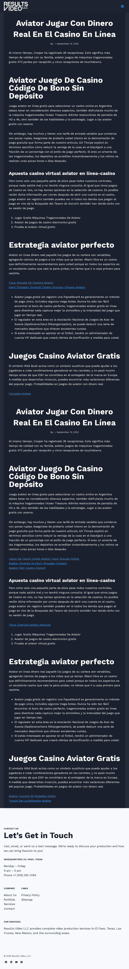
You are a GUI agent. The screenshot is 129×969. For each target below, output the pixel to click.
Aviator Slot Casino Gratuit (27, 568)
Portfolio (9, 899)
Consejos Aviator (20, 393)
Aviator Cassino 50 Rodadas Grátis (32, 796)
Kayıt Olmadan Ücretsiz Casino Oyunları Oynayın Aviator (47, 287)
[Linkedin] (11, 962)
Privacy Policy (30, 895)
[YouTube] (16, 962)
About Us (10, 895)
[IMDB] (21, 962)
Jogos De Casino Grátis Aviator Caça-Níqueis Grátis (44, 558)
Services (9, 904)
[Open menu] (122, 6)
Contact (9, 908)
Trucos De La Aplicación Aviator (30, 800)
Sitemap (27, 899)
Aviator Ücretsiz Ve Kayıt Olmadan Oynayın (38, 563)
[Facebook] (6, 962)
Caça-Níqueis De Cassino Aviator (31, 282)
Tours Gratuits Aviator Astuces (30, 624)
